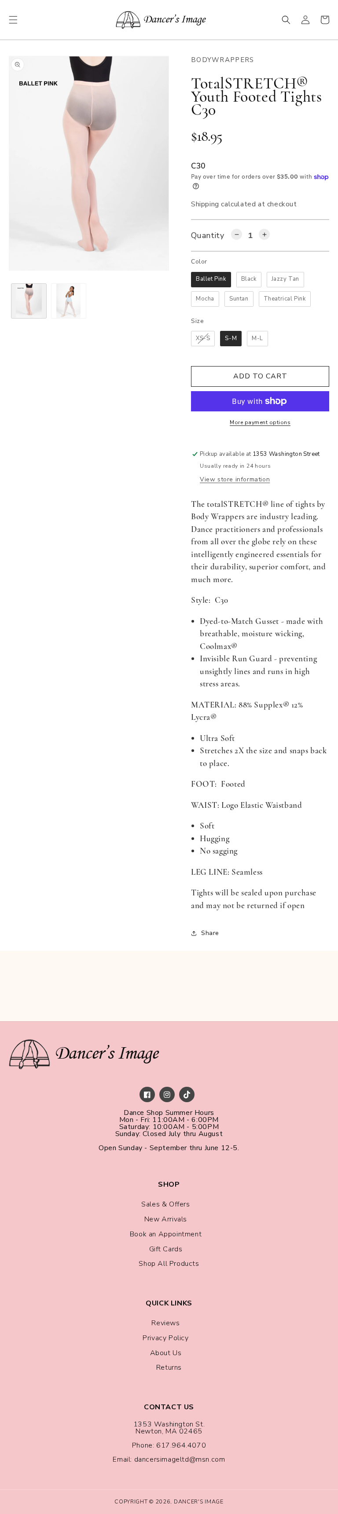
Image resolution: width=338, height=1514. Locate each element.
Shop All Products (169, 1263)
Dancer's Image (199, 1501)
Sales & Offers (165, 1204)
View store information (235, 479)
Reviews (165, 1323)
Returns (169, 1367)
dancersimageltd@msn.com (179, 1459)
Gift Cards (166, 1249)
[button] (13, 19)
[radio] (211, 279)
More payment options (260, 422)
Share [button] (210, 933)
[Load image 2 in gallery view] (69, 301)
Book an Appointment (166, 1234)
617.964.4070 (181, 1445)
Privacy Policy (165, 1338)
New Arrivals (165, 1219)
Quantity (207, 235)
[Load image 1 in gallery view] (29, 301)
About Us (166, 1353)
